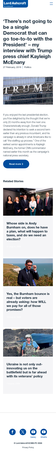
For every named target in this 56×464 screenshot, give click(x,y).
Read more (15, 164)
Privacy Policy (28, 447)
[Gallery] (33, 432)
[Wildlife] (43, 432)
